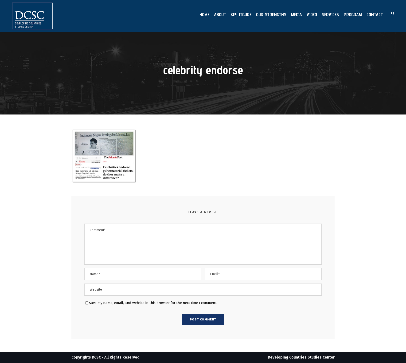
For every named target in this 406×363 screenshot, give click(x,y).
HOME (204, 14)
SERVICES (330, 14)
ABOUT (220, 14)
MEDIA (296, 14)
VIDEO (312, 14)
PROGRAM (353, 14)
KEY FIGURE (241, 14)
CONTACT (375, 14)
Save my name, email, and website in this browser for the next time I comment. (153, 303)
